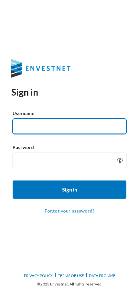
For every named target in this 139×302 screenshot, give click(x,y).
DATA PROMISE (102, 275)
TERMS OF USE (71, 275)
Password (23, 147)
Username (23, 113)
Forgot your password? (69, 211)
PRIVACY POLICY (38, 275)
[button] (69, 189)
